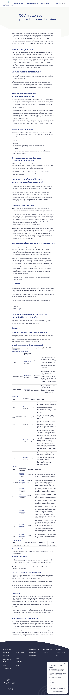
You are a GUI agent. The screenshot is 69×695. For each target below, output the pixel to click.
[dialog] (57, 678)
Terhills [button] (57, 3)
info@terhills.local (16, 291)
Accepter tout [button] (53, 688)
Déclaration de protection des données (23, 689)
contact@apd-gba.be (17, 310)
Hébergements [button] (32, 3)
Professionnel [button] (46, 3)
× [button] (65, 663)
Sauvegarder (16, 349)
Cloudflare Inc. (28, 361)
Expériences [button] (18, 3)
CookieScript (27, 375)
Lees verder (59, 674)
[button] (57, 691)
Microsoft (25, 407)
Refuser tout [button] (62, 688)
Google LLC (27, 389)
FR (64, 3)
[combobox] (64, 663)
